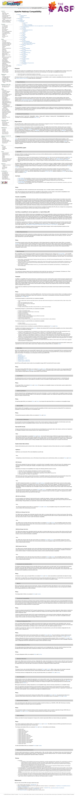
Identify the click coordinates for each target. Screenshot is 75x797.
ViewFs (3, 47)
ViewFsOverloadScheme (6, 48)
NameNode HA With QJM (6, 43)
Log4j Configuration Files (25, 52)
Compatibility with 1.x (6, 77)
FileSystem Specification (6, 22)
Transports (25, 31)
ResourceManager (21, 356)
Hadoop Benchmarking (6, 160)
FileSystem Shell (5, 16)
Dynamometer (4, 161)
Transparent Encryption (6, 62)
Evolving (30, 129)
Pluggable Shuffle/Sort (6, 79)
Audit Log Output (23, 37)
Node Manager (4, 123)
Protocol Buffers (61, 253)
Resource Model (5, 96)
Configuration (4, 148)
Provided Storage (5, 72)
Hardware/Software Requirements (27, 62)
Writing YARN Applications (6, 101)
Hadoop (7, 7)
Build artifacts (23, 60)
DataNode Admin (5, 70)
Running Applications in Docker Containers (6, 105)
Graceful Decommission (6, 111)
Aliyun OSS (4, 138)
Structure (22, 16)
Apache (2, 7)
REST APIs (22, 33)
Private (69, 157)
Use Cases (25, 22)
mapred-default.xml (5, 175)
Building (3, 149)
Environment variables (24, 58)
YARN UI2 (4, 118)
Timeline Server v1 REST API (24, 360)
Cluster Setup (4, 14)
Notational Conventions (25, 17)
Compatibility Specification (6, 17)
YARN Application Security (6, 102)
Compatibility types (21, 20)
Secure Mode (4, 30)
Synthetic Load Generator (6, 66)
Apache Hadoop (27, 8)
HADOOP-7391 (47, 787)
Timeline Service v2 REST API (24, 361)
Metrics (3, 168)
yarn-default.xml (5, 176)
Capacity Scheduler (5, 92)
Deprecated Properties (6, 179)
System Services (5, 133)
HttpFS (3, 55)
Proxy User (4, 28)
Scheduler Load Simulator (6, 159)
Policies (24, 64)
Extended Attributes (5, 61)
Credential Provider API (6, 33)
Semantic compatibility (27, 24)
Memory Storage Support (6, 65)
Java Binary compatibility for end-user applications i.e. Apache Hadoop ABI (38, 25)
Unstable (37, 130)
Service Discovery (5, 132)
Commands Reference (6, 15)
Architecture (4, 40)
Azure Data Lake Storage (6, 141)
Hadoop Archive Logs (6, 154)
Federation (4, 46)
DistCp (3, 155)
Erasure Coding (5, 67)
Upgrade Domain (5, 69)
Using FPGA (4, 116)
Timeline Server (5, 124)
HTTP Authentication (5, 32)
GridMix (3, 156)
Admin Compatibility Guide (6, 20)
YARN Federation (5, 113)
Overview (4, 12)
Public (48, 157)
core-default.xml (5, 172)
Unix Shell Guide (5, 36)
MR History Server (5, 86)
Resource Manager (5, 122)
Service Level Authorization (7, 31)
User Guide (4, 41)
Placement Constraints (6, 117)
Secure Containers (5, 109)
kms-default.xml (5, 177)
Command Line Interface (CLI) (26, 44)
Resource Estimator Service (7, 158)
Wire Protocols (23, 28)
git (21, 8)
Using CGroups (5, 108)
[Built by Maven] (4, 183)
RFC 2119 (37, 117)
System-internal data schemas (29, 43)
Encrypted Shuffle (5, 78)
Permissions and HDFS (6, 52)
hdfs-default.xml (5, 173)
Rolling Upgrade (5, 60)
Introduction (4, 121)
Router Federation (5, 71)
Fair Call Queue (5, 26)
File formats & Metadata (25, 41)
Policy (21, 19)
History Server (21, 359)
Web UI (21, 46)
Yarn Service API (5, 131)
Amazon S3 (4, 139)
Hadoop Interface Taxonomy (21, 78)
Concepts (4, 130)
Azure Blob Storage (5, 140)
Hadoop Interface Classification (58, 787)
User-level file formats (27, 42)
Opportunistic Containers (6, 112)
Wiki (18, 8)
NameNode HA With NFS (6, 44)
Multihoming (4, 63)
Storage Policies (5, 64)
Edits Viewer (4, 50)
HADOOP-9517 (34, 784)
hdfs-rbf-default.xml (5, 174)
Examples (4, 147)
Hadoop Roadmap (23, 789)
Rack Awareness (5, 29)
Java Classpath (23, 56)
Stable (21, 128)
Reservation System (5, 110)
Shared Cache (4, 114)
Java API (22, 21)
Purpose (19, 14)
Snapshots (4, 49)
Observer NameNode (6, 45)
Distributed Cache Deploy (6, 80)
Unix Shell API (4, 167)
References (19, 65)
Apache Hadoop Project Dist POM (17, 7)
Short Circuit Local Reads (6, 56)
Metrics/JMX (22, 39)
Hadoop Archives (5, 153)
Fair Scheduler (4, 93)
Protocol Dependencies (28, 30)
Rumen (3, 157)
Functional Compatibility (25, 48)
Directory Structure (24, 54)
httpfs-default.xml (5, 178)
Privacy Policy (21, 794)
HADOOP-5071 (36, 788)
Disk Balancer (4, 68)
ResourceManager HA (6, 95)
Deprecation (19, 18)
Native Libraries (5, 27)
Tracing (3, 35)
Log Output (22, 35)
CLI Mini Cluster (5, 25)
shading (24, 682)
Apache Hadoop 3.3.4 (27, 7)
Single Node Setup (5, 13)
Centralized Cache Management (5, 58)
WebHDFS (20, 354)
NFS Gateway (4, 59)
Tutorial (3, 75)
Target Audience (23, 15)
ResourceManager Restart (7, 94)
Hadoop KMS (4, 34)
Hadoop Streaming (5, 152)
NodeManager (4, 103)
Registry (3, 37)
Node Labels (4, 97)
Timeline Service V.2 (5, 100)
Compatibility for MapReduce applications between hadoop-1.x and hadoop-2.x (42, 224)
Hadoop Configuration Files (25, 50)
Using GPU (4, 115)
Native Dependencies (24, 26)
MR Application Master (6, 85)
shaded (68, 680)
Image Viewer (4, 51)
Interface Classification (6, 21)
